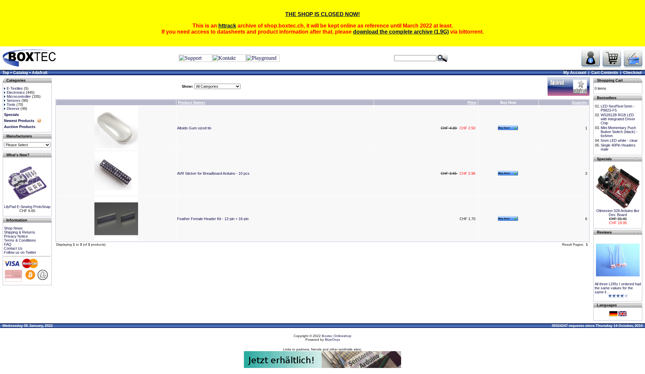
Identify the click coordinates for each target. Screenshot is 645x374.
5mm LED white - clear (619, 140)
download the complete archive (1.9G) (401, 32)
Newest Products (19, 121)
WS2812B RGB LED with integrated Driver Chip (618, 119)
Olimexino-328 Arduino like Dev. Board (617, 213)
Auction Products (19, 127)
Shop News (13, 228)
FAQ (7, 244)
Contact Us (13, 248)
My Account (574, 72)
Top (5, 72)
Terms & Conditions (20, 240)
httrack (227, 26)
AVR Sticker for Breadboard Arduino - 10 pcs (213, 173)
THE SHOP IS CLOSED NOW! (322, 14)
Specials (11, 115)
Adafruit (39, 72)
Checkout (632, 72)
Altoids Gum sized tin (194, 128)
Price (472, 102)
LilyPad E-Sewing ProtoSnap (27, 207)
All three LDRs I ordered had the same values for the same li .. (618, 288)
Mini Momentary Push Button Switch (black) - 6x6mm (619, 132)
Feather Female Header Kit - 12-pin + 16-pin (213, 219)
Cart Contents (604, 72)
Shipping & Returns (19, 232)
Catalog (20, 72)
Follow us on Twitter (20, 252)
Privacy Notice (16, 236)
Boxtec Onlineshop (336, 336)
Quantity (579, 102)
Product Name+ (191, 102)
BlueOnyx (332, 339)
